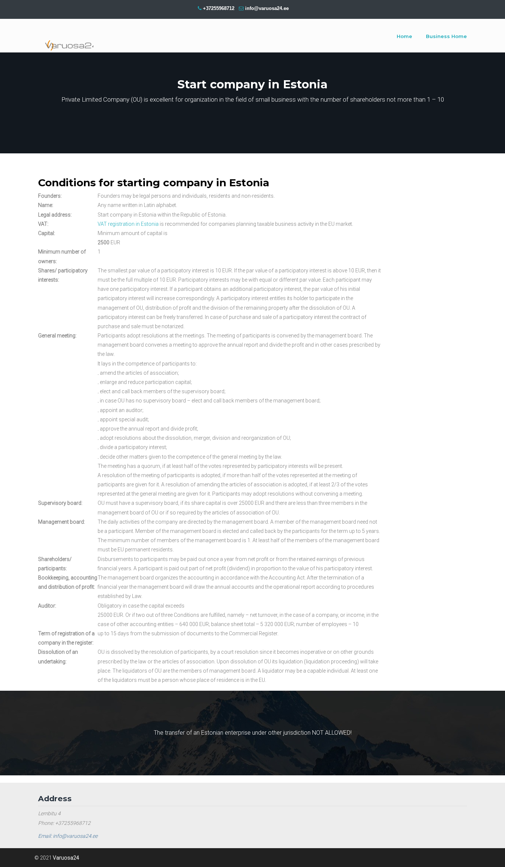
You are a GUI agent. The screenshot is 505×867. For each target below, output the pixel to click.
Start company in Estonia (66, 36)
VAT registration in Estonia (128, 224)
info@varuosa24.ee (267, 8)
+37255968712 (218, 8)
